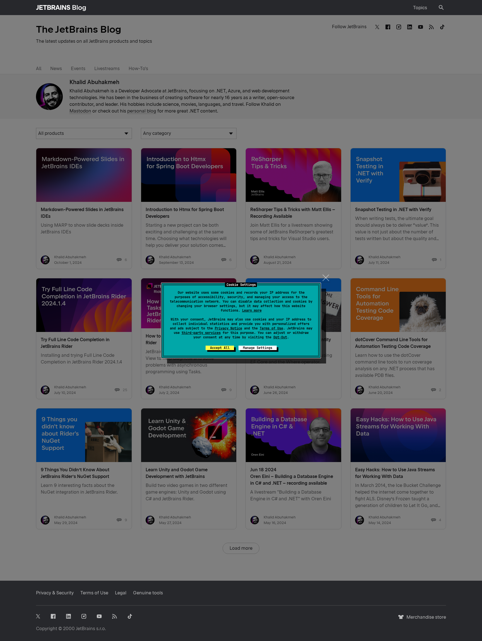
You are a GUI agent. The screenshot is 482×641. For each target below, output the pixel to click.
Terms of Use (271, 328)
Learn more (252, 310)
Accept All (220, 348)
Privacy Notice (228, 328)
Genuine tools (148, 592)
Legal (120, 592)
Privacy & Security (55, 592)
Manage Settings (257, 348)
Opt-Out (280, 337)
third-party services (201, 333)
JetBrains (85, 628)
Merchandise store (424, 619)
